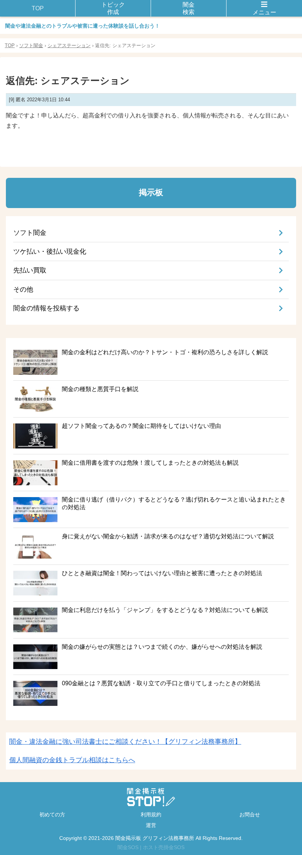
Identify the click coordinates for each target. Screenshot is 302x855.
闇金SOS (127, 847)
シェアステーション (69, 45)
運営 (151, 825)
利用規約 (151, 814)
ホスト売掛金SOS (164, 847)
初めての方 (52, 814)
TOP (10, 45)
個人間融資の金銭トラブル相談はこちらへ (72, 760)
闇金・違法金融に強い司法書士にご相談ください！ (125, 741)
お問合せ (249, 814)
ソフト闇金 (31, 45)
